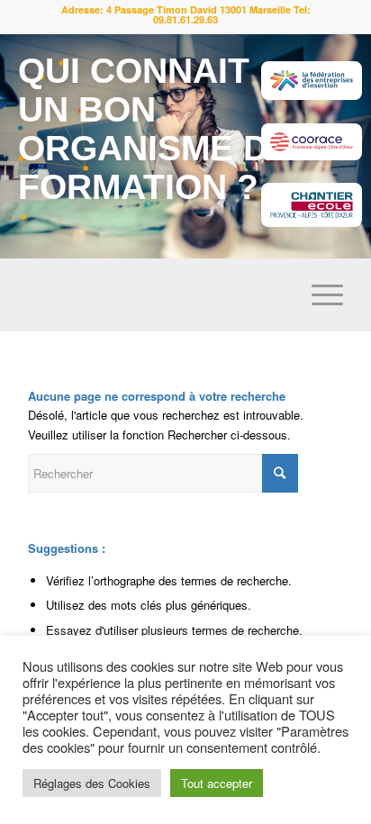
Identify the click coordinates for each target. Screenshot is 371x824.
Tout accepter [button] (216, 783)
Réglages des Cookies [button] (91, 783)
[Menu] (318, 294)
